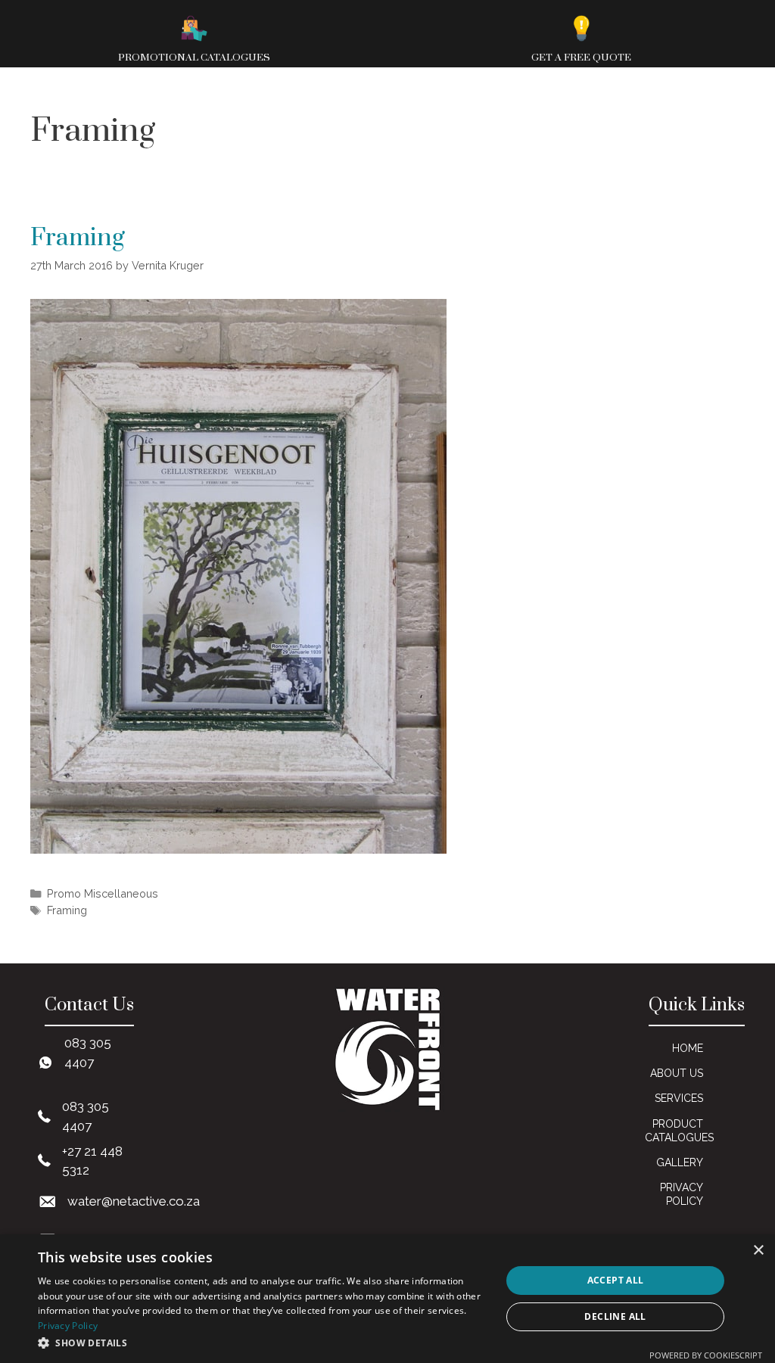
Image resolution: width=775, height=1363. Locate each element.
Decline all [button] (615, 1316)
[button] (262, 1342)
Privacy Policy (68, 1325)
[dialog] (387, 1298)
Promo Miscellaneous (102, 893)
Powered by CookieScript (705, 1355)
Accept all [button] (615, 1280)
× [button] (758, 1250)
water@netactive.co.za (133, 1201)
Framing (77, 238)
